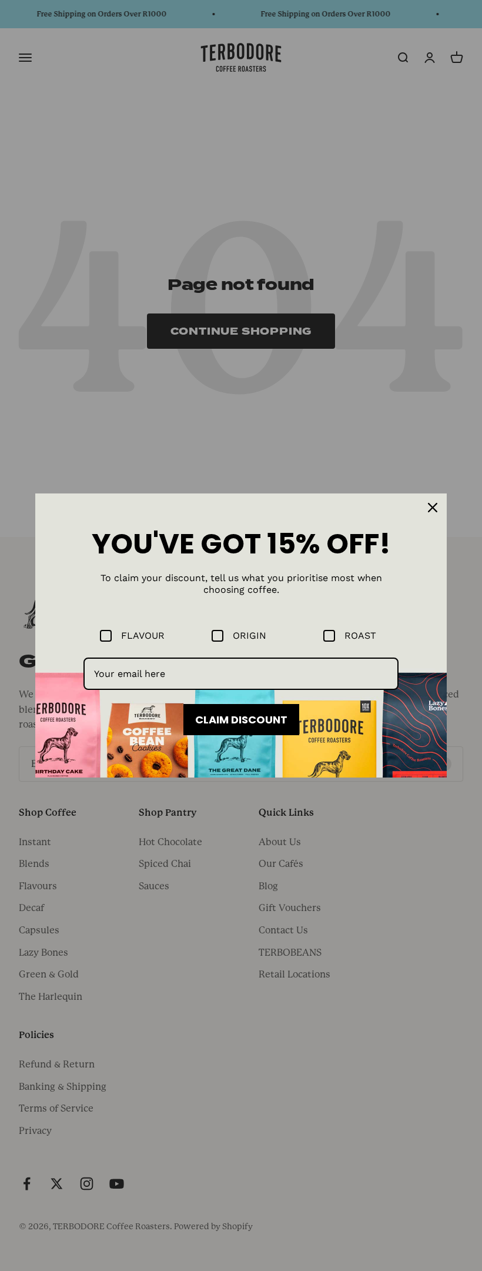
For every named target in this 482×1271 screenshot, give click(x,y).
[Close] (433, 507)
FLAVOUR (143, 635)
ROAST (360, 635)
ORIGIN (249, 635)
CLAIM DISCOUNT (241, 719)
